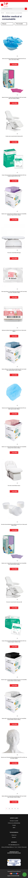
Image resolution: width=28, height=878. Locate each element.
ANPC (14, 827)
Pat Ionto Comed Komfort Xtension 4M (14, 602)
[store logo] (6, 5)
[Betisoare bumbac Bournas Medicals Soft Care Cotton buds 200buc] (13, 325)
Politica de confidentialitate (14, 823)
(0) (17, 56)
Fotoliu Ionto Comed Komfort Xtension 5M (14, 136)
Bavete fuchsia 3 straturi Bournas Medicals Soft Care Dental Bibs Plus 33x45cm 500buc (14, 98)
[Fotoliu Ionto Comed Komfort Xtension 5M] (13, 131)
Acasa (2, 12)
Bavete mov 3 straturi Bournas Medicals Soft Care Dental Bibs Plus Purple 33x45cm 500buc (14, 564)
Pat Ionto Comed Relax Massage (14, 252)
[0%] (12, 56)
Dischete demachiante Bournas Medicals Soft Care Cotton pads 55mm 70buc (14, 525)
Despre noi (14, 835)
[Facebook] (11, 856)
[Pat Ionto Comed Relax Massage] (13, 248)
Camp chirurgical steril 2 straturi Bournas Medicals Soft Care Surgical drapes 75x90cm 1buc (14, 641)
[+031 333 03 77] (24, 874)
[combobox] (14, 9)
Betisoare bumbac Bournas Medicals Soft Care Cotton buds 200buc (14, 331)
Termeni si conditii (14, 820)
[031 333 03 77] (21, 5)
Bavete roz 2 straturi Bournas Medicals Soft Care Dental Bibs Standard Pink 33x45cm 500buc (14, 447)
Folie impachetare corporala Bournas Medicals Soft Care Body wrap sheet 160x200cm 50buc (14, 292)
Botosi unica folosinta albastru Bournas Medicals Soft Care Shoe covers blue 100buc (14, 59)
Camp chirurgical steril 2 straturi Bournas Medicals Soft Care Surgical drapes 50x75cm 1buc (14, 176)
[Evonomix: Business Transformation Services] (20, 875)
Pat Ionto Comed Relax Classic (14, 485)
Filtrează (4, 23)
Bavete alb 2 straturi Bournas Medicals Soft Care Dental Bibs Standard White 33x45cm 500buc (14, 719)
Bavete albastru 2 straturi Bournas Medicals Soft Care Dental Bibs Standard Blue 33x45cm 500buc (14, 370)
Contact (14, 825)
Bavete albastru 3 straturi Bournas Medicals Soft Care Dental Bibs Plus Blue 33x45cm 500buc (14, 797)
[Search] (26, 9)
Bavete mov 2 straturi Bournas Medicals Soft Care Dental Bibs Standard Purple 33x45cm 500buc (14, 214)
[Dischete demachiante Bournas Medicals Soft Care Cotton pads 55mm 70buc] (13, 519)
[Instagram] (14, 856)
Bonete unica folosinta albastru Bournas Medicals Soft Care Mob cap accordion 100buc (14, 408)
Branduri (14, 837)
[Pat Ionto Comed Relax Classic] (13, 481)
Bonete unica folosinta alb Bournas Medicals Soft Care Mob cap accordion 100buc (14, 758)
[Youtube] (16, 856)
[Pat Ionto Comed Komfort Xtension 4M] (13, 597)
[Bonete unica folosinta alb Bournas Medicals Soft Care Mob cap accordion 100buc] (13, 752)
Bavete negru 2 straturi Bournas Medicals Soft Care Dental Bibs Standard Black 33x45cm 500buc (14, 680)
